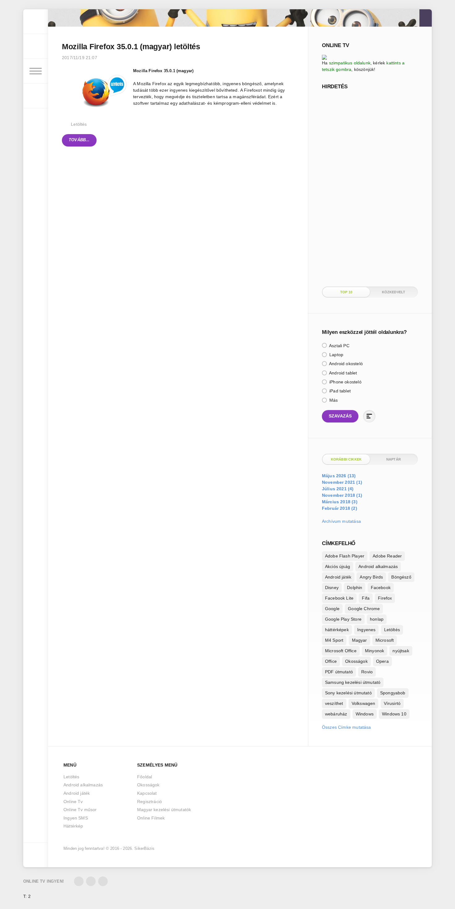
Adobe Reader (387, 555)
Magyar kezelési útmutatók (164, 809)
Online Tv (73, 801)
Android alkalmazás (378, 566)
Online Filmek (151, 817)
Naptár (393, 459)
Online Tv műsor (80, 809)
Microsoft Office (341, 650)
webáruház (336, 713)
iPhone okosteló (345, 381)
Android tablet (342, 372)
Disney (332, 587)
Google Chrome (364, 608)
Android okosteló (345, 363)
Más (333, 400)
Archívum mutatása (341, 521)
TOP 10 (346, 292)
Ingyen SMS (75, 817)
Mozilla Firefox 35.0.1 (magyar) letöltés (131, 46)
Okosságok (356, 661)
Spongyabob (392, 692)
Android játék (338, 577)
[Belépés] (35, 46)
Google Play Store (343, 619)
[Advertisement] (368, 187)
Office (331, 661)
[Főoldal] (35, 21)
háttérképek (337, 629)
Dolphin (354, 587)
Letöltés (79, 124)
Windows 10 (394, 713)
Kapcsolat (147, 793)
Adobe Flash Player (344, 555)
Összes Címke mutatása (346, 727)
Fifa (366, 598)
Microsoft (384, 640)
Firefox (385, 598)
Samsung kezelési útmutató (352, 682)
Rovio (367, 671)
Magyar (359, 640)
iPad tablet (339, 390)
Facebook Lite (339, 598)
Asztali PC (338, 345)
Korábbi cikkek (346, 459)
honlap (377, 619)
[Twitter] (79, 881)
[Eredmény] (369, 416)
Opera (382, 661)
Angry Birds (371, 577)
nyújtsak (400, 650)
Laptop (335, 354)
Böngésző (401, 577)
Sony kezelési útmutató (348, 692)
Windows (365, 713)
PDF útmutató (339, 671)
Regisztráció (149, 801)
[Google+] (103, 881)
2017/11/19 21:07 (79, 57)
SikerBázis (144, 848)
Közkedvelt (393, 292)
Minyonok (374, 650)
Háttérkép (73, 826)
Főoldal (144, 776)
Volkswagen (363, 703)
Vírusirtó (392, 703)
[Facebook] (91, 881)
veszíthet (334, 703)
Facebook (381, 587)
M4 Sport (334, 640)
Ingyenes (366, 629)
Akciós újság (337, 566)
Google (332, 608)
